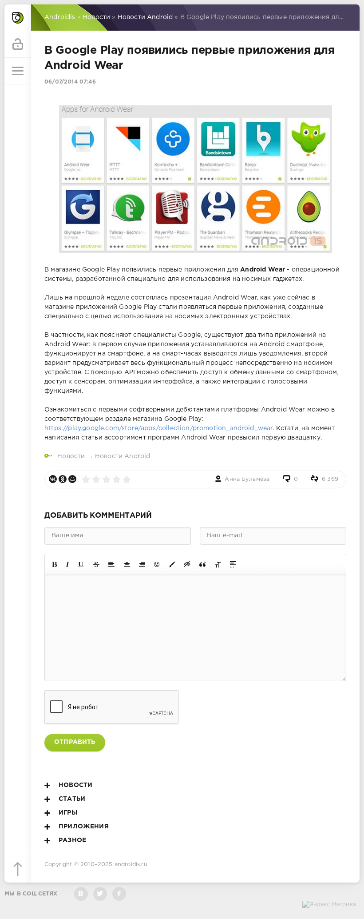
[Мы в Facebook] (119, 894)
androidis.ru (131, 864)
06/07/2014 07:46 (70, 82)
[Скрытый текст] (187, 564)
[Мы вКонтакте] (81, 894)
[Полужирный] (54, 564)
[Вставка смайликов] (157, 564)
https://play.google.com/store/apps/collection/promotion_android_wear (158, 428)
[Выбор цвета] (172, 564)
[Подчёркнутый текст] (81, 564)
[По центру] (127, 564)
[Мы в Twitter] (100, 894)
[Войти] (17, 44)
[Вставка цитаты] (202, 564)
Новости (71, 456)
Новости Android (122, 456)
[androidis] (17, 17)
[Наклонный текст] (67, 564)
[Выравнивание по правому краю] (142, 564)
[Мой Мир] (72, 479)
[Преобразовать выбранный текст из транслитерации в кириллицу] (218, 564)
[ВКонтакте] (53, 479)
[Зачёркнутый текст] (96, 564)
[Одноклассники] (63, 479)
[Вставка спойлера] (233, 564)
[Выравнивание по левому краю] (111, 564)
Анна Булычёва (247, 479)
